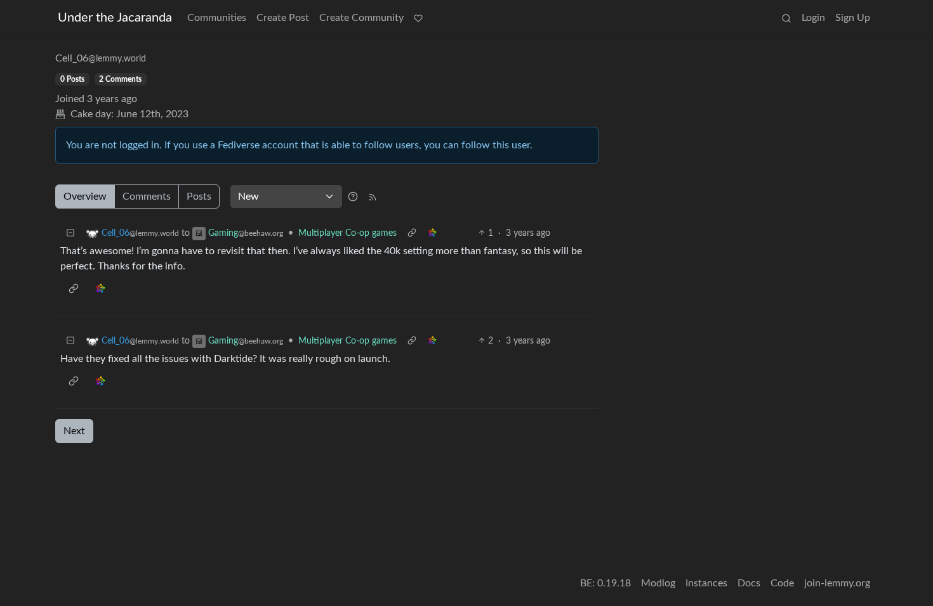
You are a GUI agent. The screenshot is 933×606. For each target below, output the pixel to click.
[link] (432, 233)
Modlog (658, 583)
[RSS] (372, 196)
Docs (749, 583)
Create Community (361, 18)
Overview (85, 196)
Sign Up (852, 18)
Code (782, 583)
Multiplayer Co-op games (347, 233)
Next (74, 431)
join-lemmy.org (837, 583)
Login (813, 18)
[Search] (786, 17)
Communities (216, 18)
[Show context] (412, 233)
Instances (706, 583)
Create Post (282, 18)
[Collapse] (70, 233)
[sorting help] (353, 196)
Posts (199, 196)
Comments (146, 196)
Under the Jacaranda (115, 17)
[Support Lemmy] (418, 17)
